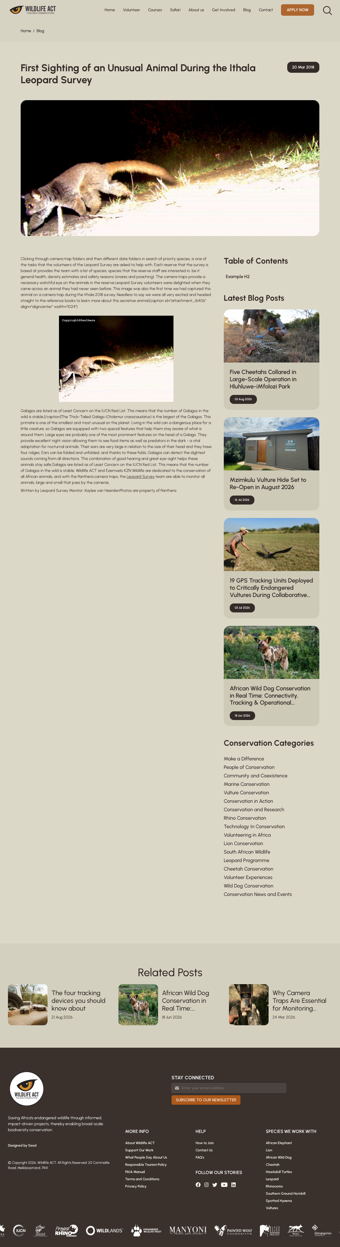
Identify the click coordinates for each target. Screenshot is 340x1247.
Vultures (272, 1208)
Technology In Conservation (254, 826)
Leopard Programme (246, 860)
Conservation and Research (254, 809)
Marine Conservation (247, 784)
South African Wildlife (247, 852)
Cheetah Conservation (248, 869)
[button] (131, 10)
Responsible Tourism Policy (146, 1165)
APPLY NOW (297, 9)
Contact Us (204, 1150)
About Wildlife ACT (140, 1143)
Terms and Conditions (142, 1179)
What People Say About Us (146, 1157)
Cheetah (273, 1165)
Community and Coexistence (255, 776)
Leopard (272, 1179)
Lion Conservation (243, 843)
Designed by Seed (22, 1145)
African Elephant (279, 1143)
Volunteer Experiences (248, 877)
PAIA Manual (135, 1172)
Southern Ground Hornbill (285, 1193)
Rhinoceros (274, 1186)
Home (110, 9)
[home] (33, 10)
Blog (40, 30)
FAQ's (200, 1157)
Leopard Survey (141, 476)
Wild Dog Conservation (248, 886)
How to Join (205, 1143)
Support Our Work (139, 1150)
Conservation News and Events (258, 894)
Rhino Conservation (245, 818)
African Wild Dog (278, 1157)
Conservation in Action (248, 801)
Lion (269, 1150)
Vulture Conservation (246, 793)
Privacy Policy (136, 1186)
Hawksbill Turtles (279, 1172)
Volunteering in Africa (247, 835)
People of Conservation (249, 767)
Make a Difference (244, 759)
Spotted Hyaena (279, 1201)
